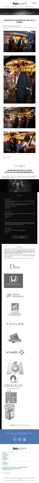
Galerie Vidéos (4, 464)
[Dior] (19, 266)
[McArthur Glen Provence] (19, 338)
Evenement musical (5, 454)
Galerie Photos (5, 463)
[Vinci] (19, 352)
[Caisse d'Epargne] (19, 309)
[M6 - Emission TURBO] (19, 368)
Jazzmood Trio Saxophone (6, 27)
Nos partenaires (5, 458)
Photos (21, 6)
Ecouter (5, 462)
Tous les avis (19, 237)
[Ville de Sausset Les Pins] (19, 412)
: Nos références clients (19, 425)
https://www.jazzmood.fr (8, 480)
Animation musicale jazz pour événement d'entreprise (11, 468)
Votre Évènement (14, 6)
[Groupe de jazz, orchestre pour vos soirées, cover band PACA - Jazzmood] (19, 448)
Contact (8, 10)
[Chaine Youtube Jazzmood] (24, 439)
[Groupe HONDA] (19, 281)
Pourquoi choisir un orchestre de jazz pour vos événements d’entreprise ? (15, 467)
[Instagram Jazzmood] (19, 439)
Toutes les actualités (6, 157)
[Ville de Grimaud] (19, 382)
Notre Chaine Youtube (28, 6)
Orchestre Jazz (6, 6)
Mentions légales (25, 480)
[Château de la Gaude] (19, 360)
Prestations (4, 456)
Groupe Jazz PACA (5, 459)
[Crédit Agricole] (19, 295)
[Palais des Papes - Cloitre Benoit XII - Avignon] (19, 396)
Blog (4, 10)
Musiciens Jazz (5, 455)
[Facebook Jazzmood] (14, 439)
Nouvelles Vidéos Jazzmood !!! (7, 469)
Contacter (19, 166)
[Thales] (19, 324)
